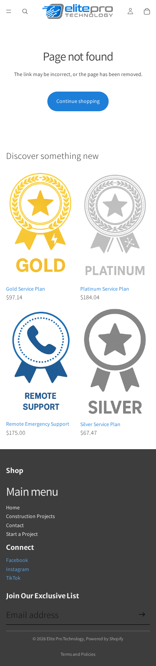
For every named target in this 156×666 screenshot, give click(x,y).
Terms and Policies (78, 654)
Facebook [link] (17, 560)
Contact (15, 525)
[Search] (25, 11)
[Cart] (147, 11)
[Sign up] (142, 614)
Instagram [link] (17, 569)
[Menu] (8, 11)
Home (13, 507)
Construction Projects (30, 516)
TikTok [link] (13, 577)
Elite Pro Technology (65, 638)
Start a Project (22, 534)
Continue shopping (78, 101)
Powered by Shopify (104, 638)
